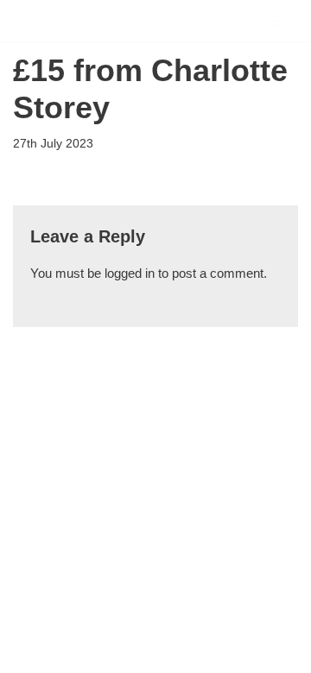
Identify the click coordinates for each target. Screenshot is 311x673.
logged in (130, 273)
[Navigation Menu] (277, 20)
